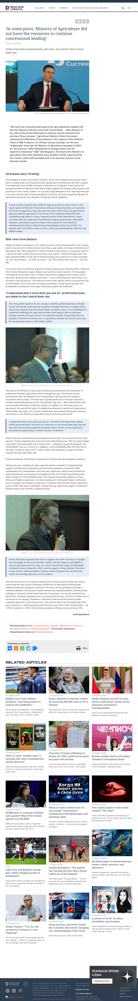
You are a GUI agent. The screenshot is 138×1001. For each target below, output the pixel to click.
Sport (52, 8)
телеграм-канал (41, 625)
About (122, 994)
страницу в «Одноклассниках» (34, 628)
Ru (129, 8)
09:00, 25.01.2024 (13, 43)
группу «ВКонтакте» (62, 625)
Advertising (125, 988)
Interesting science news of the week (69, 930)
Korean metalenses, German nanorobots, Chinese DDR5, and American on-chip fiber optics (112, 869)
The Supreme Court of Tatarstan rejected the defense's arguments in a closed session (69, 705)
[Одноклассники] (85, 21)
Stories (63, 8)
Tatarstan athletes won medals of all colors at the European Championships (111, 761)
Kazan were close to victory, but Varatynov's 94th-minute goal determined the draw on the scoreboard (25, 877)
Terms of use (125, 991)
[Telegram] (28, 648)
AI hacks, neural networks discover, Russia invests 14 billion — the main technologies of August (68, 817)
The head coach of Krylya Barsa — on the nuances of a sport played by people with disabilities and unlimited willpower (68, 875)
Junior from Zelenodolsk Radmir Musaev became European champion (111, 707)
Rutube (38, 631)
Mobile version (82, 989)
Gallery (39, 8)
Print (85, 648)
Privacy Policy (126, 997)
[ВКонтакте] (78, 21)
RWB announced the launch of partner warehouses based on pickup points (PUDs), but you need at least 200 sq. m (25, 820)
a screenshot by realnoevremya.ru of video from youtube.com (50, 385)
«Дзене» (49, 631)
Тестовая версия (83, 993)
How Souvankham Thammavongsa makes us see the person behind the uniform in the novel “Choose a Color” (112, 925)
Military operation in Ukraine (90, 8)
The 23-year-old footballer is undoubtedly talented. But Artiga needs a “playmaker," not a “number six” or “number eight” (24, 706)
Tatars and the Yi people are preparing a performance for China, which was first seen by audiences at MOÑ (112, 814)
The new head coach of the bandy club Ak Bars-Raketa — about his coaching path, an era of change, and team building (25, 934)
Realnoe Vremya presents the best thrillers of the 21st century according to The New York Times (25, 763)
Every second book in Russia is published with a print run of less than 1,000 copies (69, 760)
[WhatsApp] (22, 648)
